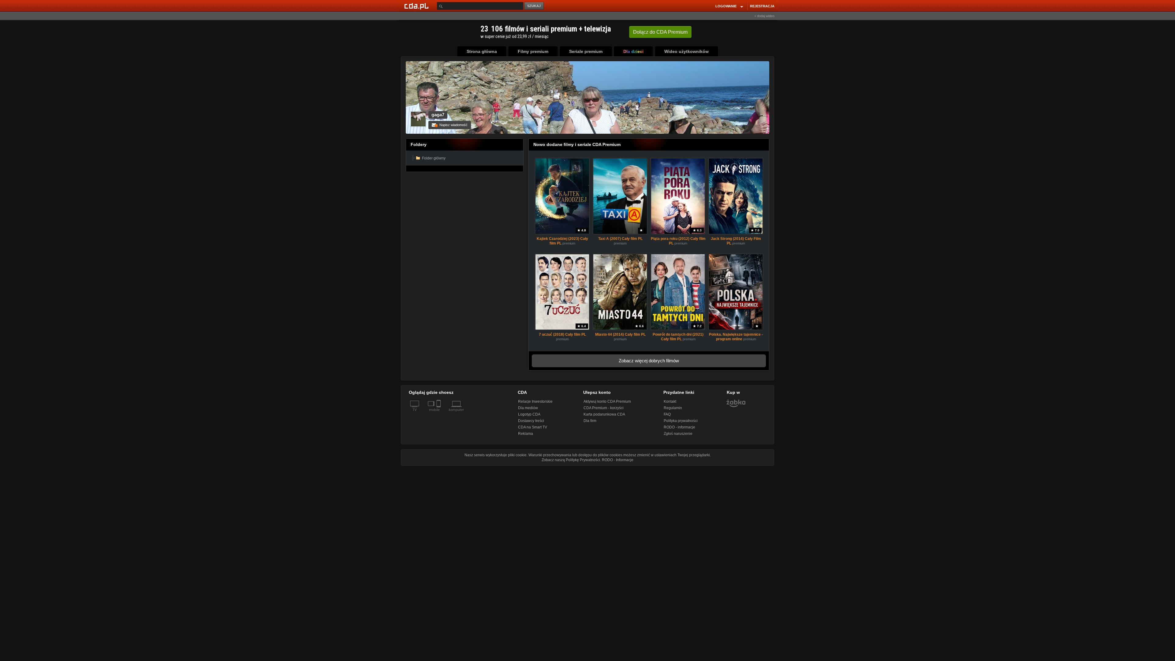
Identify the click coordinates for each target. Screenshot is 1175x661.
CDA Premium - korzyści (604, 408)
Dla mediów (528, 408)
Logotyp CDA (529, 414)
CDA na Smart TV (532, 427)
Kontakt (670, 401)
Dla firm (590, 421)
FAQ (667, 414)
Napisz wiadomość (451, 125)
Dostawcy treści (531, 421)
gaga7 (437, 114)
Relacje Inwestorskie (535, 401)
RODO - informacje (679, 427)
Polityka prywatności (681, 421)
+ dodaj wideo (764, 16)
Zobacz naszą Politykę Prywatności (571, 460)
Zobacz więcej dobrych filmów (649, 360)
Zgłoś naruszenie (678, 433)
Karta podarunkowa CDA (604, 414)
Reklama (525, 433)
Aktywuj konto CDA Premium (607, 401)
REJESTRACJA (762, 6)
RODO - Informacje (617, 460)
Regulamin (673, 408)
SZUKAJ (534, 6)
